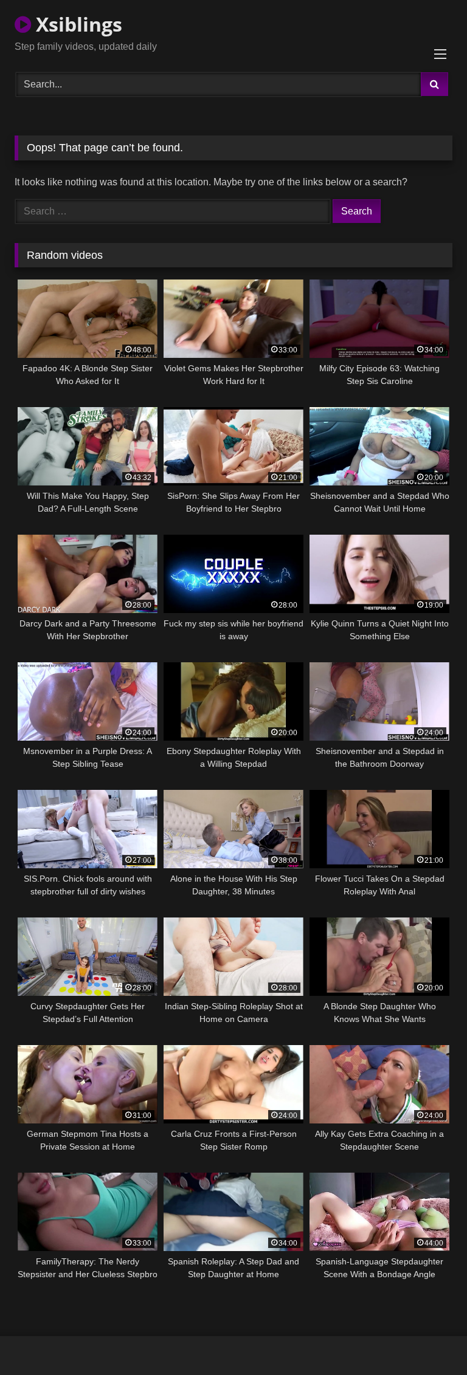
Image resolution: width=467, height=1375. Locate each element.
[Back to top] (429, 1339)
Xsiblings (76, 24)
